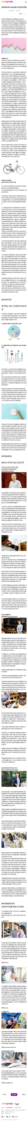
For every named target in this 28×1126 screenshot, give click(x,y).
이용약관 (3, 1107)
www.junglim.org (8, 1083)
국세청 (3, 1117)
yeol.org (6, 1008)
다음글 (23, 1094)
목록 (15, 1094)
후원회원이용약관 (17, 1107)
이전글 (4, 1094)
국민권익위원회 (15, 1117)
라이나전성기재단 (7, 2)
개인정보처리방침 (9, 1107)
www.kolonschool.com (10, 1047)
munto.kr (6, 962)
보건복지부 (8, 1117)
